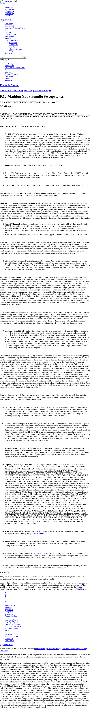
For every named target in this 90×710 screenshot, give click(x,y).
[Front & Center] (7, 1)
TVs (11, 51)
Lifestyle (8, 32)
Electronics (9, 14)
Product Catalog (11, 616)
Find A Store (9, 641)
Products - (8, 38)
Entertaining (9, 26)
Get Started (9, 634)
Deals (7, 16)
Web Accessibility (53, 649)
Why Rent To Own (12, 628)
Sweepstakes (9, 53)
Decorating (9, 24)
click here (37, 554)
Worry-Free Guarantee (13, 624)
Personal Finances (11, 34)
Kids (6, 30)
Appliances (9, 10)
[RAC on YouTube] (5, 597)
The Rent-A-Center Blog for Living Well (25, 90)
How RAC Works (11, 620)
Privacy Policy (40, 649)
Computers (9, 12)
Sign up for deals (6, 645)
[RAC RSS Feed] (5, 602)
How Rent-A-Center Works (15, 28)
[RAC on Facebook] (5, 593)
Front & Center (9, 85)
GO (24, 57)
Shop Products (10, 605)
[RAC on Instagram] (5, 595)
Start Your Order (11, 637)
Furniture (8, 7)
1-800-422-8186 (80, 589)
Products (8, 78)
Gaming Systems (15, 49)
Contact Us (9, 639)
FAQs (7, 630)
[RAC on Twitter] (5, 599)
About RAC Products (13, 626)
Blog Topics (4, 20)
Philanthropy (9, 36)
